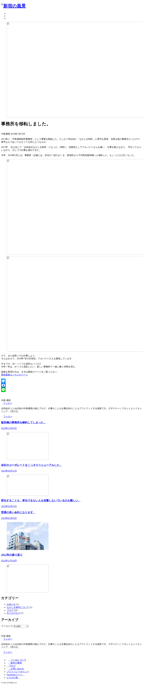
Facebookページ (15, 674)
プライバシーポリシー (18, 671)
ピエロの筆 (13, 677)
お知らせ (11, 604)
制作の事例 (15, 663)
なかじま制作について (18, 607)
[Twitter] (71, 381)
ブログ (10, 610)
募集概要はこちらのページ (14, 375)
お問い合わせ (16, 669)
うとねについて (17, 660)
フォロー (7, 403)
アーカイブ (6, 626)
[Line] (71, 390)
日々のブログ (13, 613)
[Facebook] (71, 385)
